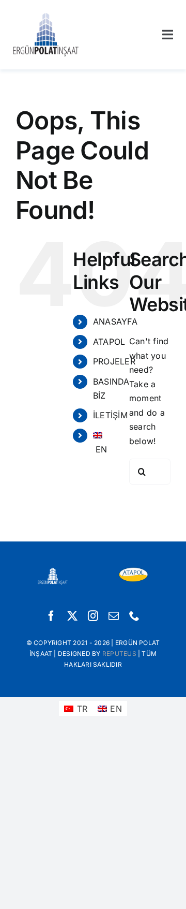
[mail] (114, 616)
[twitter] (72, 616)
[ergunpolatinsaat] (46, 14)
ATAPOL (109, 341)
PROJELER (114, 361)
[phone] (134, 616)
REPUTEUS (119, 653)
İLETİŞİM (110, 415)
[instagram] (93, 616)
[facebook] (51, 616)
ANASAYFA (115, 321)
